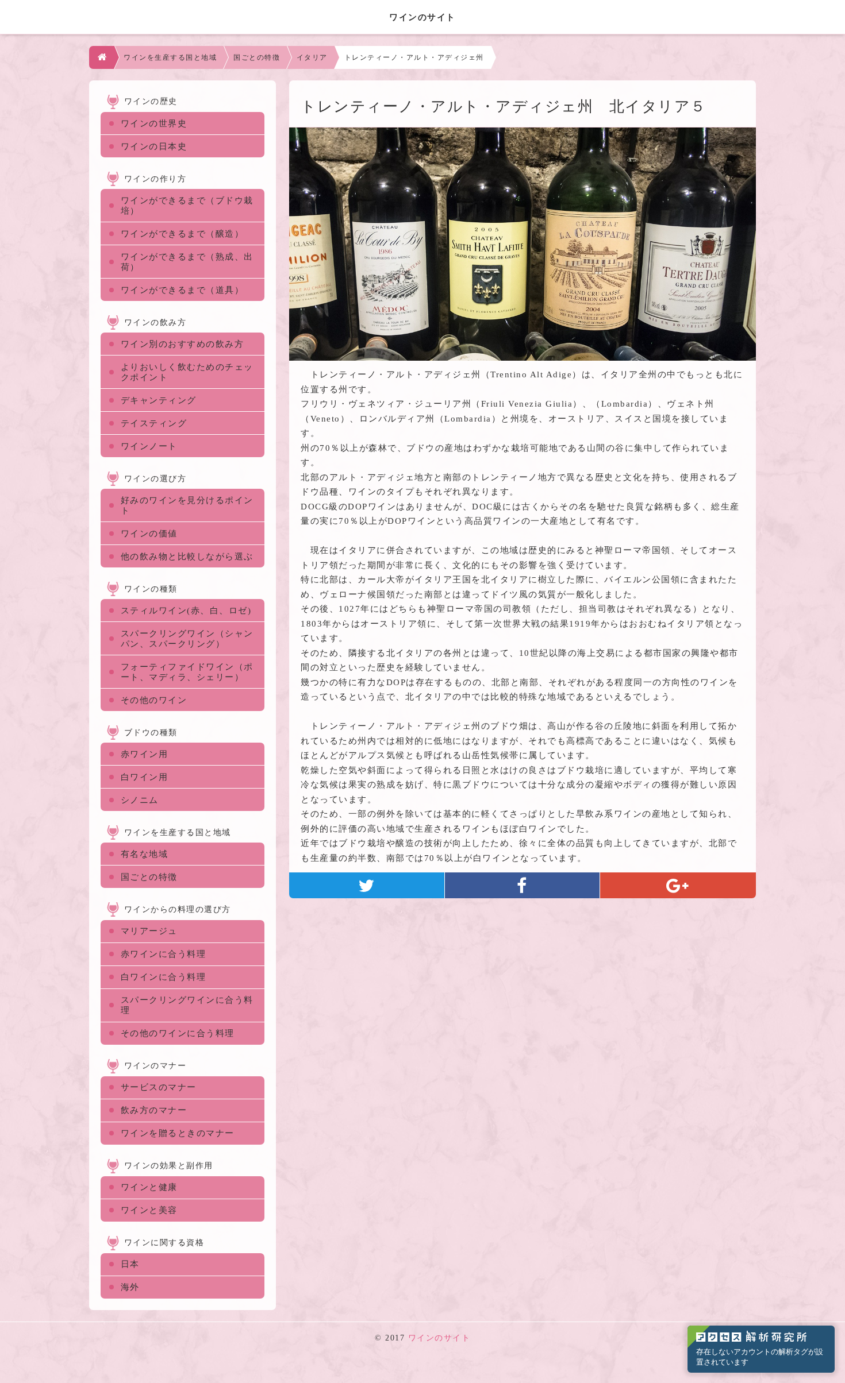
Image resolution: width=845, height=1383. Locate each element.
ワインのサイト (439, 1338)
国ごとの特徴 (256, 57)
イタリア (312, 57)
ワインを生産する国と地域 (170, 57)
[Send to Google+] (678, 885)
